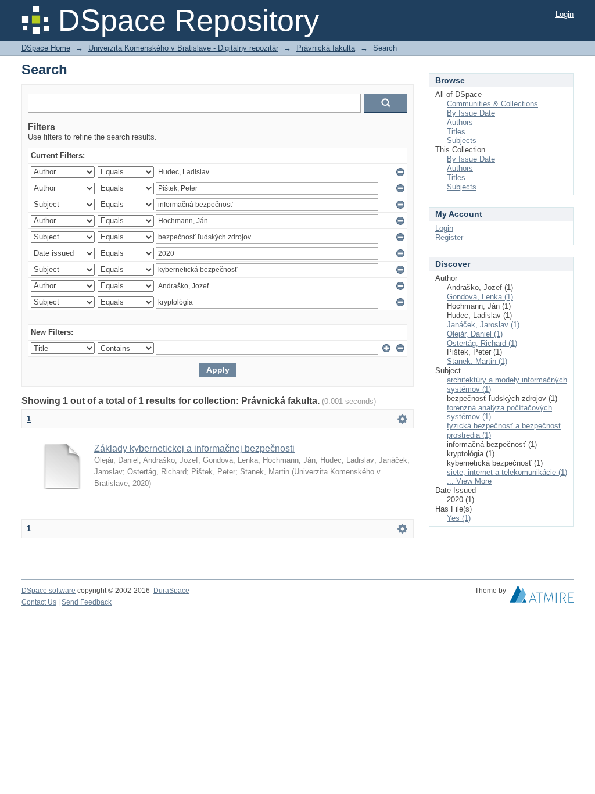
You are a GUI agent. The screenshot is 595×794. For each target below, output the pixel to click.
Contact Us (38, 602)
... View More (469, 481)
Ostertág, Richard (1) (482, 343)
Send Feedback (87, 602)
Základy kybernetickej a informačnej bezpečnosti (194, 448)
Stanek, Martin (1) (477, 361)
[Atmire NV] (542, 597)
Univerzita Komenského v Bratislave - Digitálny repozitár (183, 48)
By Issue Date (471, 113)
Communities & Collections (492, 103)
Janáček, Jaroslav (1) (483, 324)
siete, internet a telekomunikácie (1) (507, 472)
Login (564, 14)
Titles (456, 131)
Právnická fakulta (325, 48)
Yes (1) (459, 518)
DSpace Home (45, 48)
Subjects (461, 140)
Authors (460, 122)
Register (449, 237)
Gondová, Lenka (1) (480, 296)
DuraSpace (171, 590)
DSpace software (48, 590)
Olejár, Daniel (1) (475, 334)
